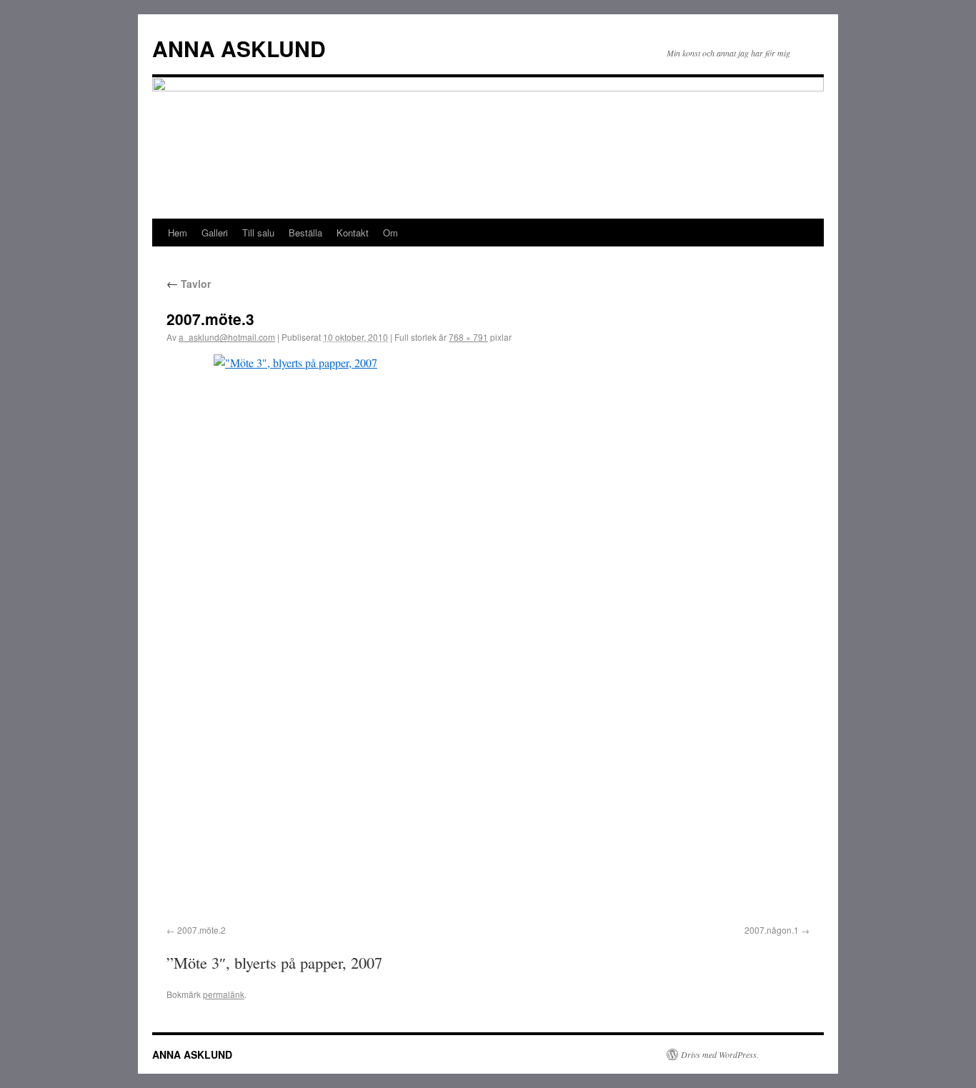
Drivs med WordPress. (720, 1054)
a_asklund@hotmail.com (227, 337)
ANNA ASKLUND (239, 48)
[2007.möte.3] (488, 636)
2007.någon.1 (772, 930)
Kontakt (353, 232)
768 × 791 (468, 337)
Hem (177, 232)
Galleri (214, 232)
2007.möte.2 (201, 930)
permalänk (223, 994)
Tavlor (188, 283)
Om (390, 232)
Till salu (258, 232)
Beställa (305, 232)
